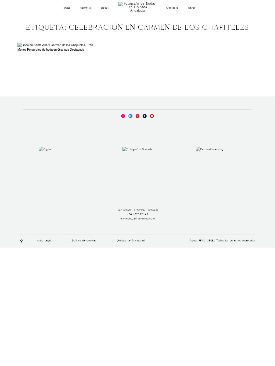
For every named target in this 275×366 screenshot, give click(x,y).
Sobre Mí (86, 8)
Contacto (172, 8)
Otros (191, 8)
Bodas (105, 8)
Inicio (67, 8)
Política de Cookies (84, 241)
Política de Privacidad (130, 241)
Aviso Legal (44, 241)
